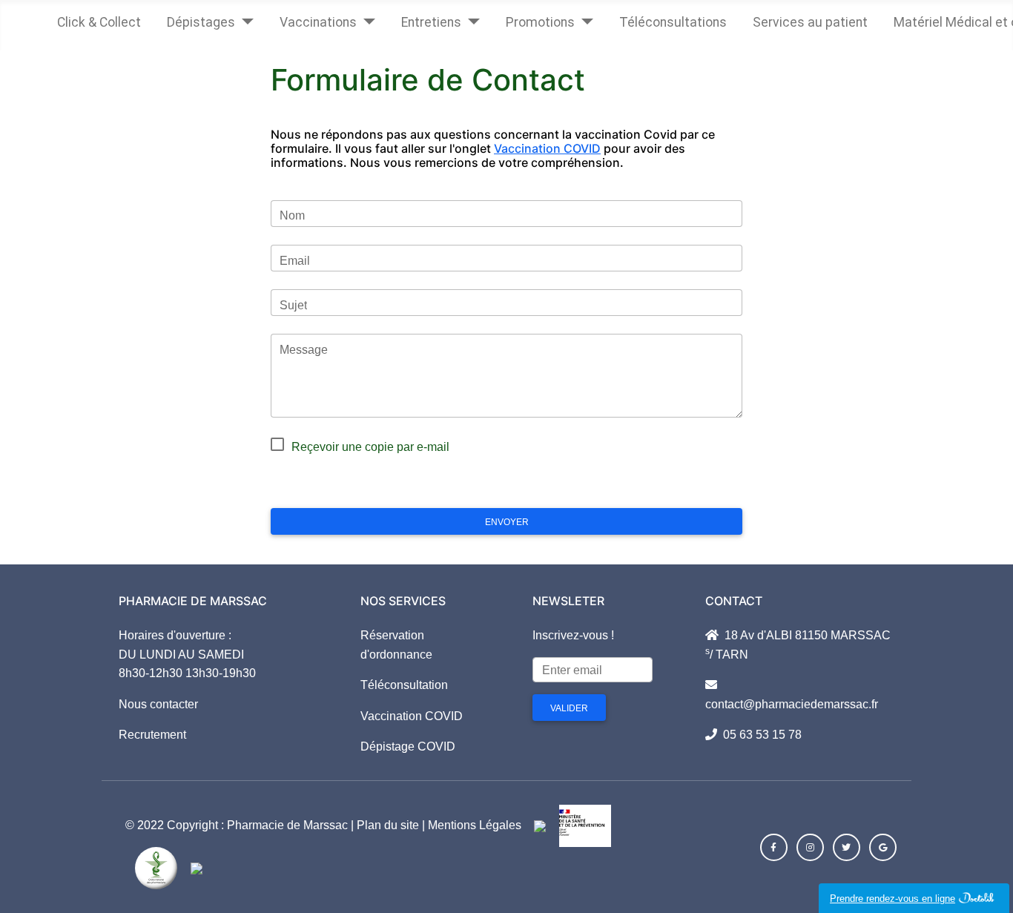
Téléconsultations (673, 22)
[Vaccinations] (366, 18)
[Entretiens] (470, 18)
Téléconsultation (404, 685)
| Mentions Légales (470, 825)
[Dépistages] (244, 18)
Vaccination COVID (547, 148)
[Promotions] (584, 18)
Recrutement (152, 734)
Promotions (540, 22)
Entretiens (431, 22)
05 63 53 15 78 (759, 734)
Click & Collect (99, 22)
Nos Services (403, 600)
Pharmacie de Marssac (289, 825)
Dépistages (201, 22)
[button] (774, 847)
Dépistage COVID (407, 746)
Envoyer (507, 522)
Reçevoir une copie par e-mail (370, 447)
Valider (569, 708)
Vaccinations (318, 22)
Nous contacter (158, 704)
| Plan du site (385, 825)
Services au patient (810, 22)
